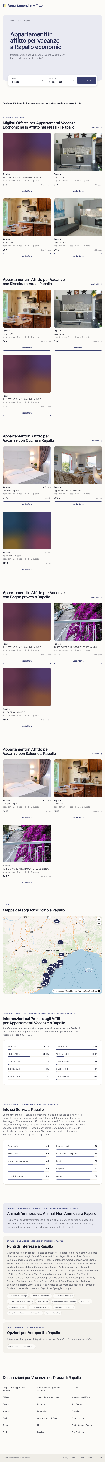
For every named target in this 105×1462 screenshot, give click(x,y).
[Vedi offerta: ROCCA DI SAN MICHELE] (27, 687)
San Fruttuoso (78, 1432)
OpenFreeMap (58, 991)
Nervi (39, 1425)
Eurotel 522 (8, 242)
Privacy (65, 1458)
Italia (19, 21)
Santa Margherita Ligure (48, 1397)
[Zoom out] (99, 923)
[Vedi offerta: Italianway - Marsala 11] (27, 530)
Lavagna (41, 1404)
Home (12, 21)
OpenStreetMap (91, 991)
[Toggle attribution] (99, 991)
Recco (5, 1425)
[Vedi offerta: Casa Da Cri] (78, 152)
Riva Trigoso (77, 1404)
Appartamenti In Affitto (25, 5)
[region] (52, 955)
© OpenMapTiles (71, 991)
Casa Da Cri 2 (60, 242)
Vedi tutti (96, 127)
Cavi (5, 1418)
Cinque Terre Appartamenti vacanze (15, 1388)
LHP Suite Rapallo (11, 490)
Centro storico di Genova (48, 1418)
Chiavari (6, 1397)
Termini (74, 1458)
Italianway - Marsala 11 (13, 555)
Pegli (5, 1432)
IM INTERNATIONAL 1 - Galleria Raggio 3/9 (22, 177)
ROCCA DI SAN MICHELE (14, 712)
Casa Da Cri (59, 177)
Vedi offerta (27, 191)
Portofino (76, 1411)
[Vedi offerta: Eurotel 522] (27, 217)
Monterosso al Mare (81, 1397)
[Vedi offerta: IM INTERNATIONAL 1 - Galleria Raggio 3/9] (27, 152)
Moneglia (7, 1411)
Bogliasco (41, 1432)
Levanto (75, 1387)
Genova (6, 1404)
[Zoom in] (99, 919)
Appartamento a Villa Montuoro (67, 490)
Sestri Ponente (78, 1418)
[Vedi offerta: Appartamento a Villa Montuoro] (78, 465)
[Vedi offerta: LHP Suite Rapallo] (27, 465)
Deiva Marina (43, 1411)
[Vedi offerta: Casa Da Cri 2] (78, 217)
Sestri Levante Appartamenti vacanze (50, 1388)
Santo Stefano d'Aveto (82, 1425)
